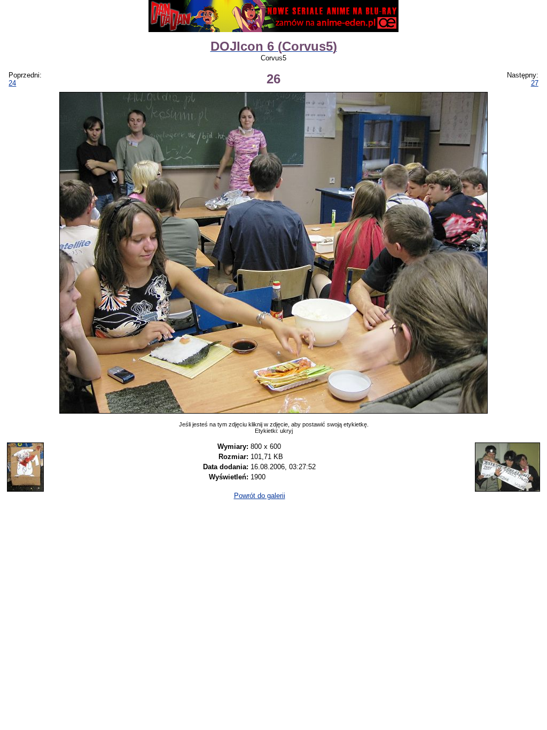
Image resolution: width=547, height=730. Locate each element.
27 (534, 83)
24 (12, 83)
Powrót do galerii (259, 496)
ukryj (286, 431)
